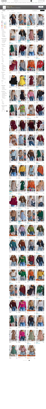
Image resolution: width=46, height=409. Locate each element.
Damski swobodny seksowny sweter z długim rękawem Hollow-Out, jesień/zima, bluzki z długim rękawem (22, 311)
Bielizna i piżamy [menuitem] (32, 2)
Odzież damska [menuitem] (12, 2)
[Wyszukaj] (31, 1)
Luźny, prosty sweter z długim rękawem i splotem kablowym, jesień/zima (40, 101)
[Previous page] (28, 360)
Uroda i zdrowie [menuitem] (39, 2)
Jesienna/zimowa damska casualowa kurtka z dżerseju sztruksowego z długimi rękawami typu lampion (40, 86)
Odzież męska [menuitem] (28, 2)
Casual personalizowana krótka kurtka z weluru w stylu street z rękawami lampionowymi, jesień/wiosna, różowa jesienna (22, 356)
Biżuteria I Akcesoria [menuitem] (24, 2)
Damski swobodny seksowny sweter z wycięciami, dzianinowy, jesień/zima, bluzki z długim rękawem (22, 266)
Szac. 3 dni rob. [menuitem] (8, 2)
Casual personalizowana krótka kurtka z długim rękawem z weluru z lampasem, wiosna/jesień (13, 266)
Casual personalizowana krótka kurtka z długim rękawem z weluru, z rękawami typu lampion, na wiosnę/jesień (31, 356)
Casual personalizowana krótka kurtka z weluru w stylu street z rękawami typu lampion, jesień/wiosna (40, 236)
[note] (11, 43)
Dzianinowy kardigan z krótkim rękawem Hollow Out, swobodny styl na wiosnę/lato (13, 101)
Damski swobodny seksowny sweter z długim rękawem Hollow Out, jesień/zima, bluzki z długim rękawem (40, 326)
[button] (40, 8)
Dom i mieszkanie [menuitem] (20, 2)
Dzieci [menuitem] (42, 2)
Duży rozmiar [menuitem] (36, 2)
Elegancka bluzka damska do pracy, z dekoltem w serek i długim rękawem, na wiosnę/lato (13, 221)
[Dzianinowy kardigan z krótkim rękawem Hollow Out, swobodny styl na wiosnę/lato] (13, 95)
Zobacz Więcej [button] (4, 36)
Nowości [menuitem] (5, 2)
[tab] (3, 10)
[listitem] (13, 21)
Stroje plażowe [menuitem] (16, 2)
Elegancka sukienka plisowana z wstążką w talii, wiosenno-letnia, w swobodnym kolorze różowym (13, 236)
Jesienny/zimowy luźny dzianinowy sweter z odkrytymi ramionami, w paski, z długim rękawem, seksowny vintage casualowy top (31, 131)
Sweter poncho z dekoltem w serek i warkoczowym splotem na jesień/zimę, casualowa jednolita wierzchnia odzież (22, 131)
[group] (4, 16)
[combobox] (13, 12)
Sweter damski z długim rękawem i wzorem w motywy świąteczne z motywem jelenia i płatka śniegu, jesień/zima (40, 71)
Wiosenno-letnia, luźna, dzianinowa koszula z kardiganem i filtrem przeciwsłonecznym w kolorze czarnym (13, 25)
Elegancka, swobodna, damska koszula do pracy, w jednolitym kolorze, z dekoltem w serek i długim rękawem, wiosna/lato (13, 161)
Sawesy (7, 6)
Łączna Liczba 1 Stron (25, 360)
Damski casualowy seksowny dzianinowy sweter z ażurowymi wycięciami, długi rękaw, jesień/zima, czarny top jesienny (13, 176)
